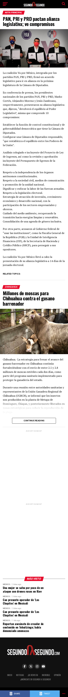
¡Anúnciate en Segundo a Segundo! (35, 679)
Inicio (9, 675)
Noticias (20, 675)
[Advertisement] (34, 467)
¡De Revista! (33, 675)
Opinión (57, 675)
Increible (46, 675)
